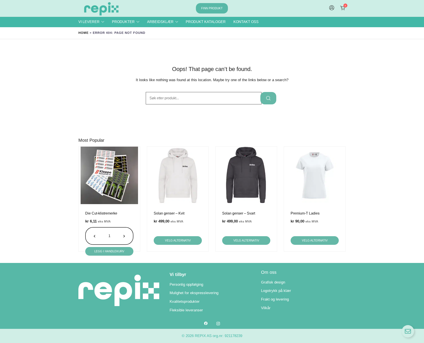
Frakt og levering (275, 299)
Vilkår (266, 308)
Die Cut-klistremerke (101, 213)
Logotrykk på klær (276, 291)
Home (83, 32)
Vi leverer (89, 22)
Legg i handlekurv (109, 251)
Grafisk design (273, 282)
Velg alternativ (178, 240)
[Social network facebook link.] (206, 323)
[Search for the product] (268, 98)
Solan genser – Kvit (169, 213)
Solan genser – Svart (238, 213)
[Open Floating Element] (408, 331)
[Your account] (332, 8)
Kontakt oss (246, 22)
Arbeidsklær (160, 22)
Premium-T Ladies (305, 213)
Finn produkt (212, 8)
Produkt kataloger (206, 22)
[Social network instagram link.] (218, 323)
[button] (95, 236)
